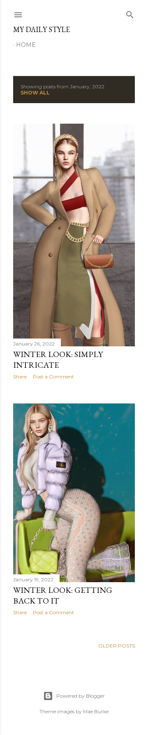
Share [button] (20, 376)
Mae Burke (96, 711)
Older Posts (116, 646)
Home (26, 44)
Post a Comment (53, 376)
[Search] (130, 13)
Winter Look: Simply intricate (58, 359)
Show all (35, 93)
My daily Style (41, 29)
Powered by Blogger (80, 696)
